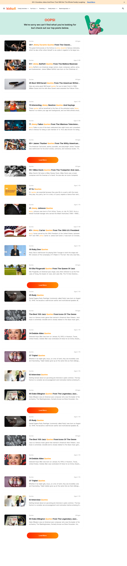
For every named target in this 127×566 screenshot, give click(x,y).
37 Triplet (37, 355)
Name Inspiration (63, 8)
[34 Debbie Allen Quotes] (15, 334)
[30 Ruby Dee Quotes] (15, 250)
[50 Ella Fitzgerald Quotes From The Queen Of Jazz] (15, 269)
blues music (71, 319)
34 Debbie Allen (40, 333)
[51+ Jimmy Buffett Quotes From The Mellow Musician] (15, 65)
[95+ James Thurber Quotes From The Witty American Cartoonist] (15, 144)
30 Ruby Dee (38, 249)
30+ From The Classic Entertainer (49, 45)
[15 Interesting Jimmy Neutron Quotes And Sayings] (15, 106)
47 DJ (35, 189)
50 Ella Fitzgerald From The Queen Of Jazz (52, 268)
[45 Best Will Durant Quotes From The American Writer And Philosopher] (15, 84)
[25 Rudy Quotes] (15, 296)
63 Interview (38, 374)
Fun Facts (33, 8)
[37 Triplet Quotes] (15, 356)
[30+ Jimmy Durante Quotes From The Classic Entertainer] (15, 45)
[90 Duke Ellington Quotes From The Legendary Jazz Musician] (15, 394)
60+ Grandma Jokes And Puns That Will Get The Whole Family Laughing (58, 2)
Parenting (42, 8)
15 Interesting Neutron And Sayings (52, 105)
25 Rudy (36, 295)
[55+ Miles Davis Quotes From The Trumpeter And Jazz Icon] (15, 171)
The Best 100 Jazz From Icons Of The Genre (52, 314)
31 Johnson (41, 208)
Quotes (31, 41)
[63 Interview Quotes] (15, 375)
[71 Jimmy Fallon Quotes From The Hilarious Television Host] (15, 125)
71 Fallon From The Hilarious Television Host (53, 124)
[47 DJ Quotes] (15, 190)
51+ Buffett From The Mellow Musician (53, 64)
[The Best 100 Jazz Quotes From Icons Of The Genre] (15, 315)
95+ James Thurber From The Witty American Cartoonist (53, 143)
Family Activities (22, 8)
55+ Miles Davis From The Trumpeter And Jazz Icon (54, 170)
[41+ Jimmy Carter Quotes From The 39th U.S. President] (15, 231)
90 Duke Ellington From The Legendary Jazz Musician (52, 394)
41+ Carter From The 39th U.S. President (54, 230)
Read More (91, 2)
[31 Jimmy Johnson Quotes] (15, 209)
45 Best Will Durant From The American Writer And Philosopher (53, 83)
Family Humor (52, 8)
